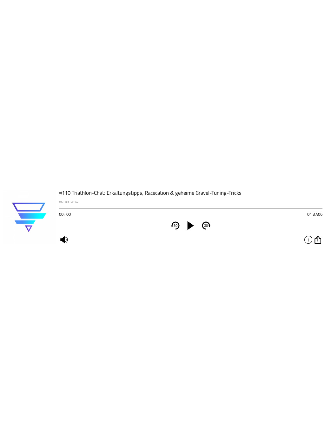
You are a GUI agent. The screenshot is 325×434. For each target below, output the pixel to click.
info (308, 239)
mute (64, 239)
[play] (190, 225)
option (317, 239)
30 (175, 225)
